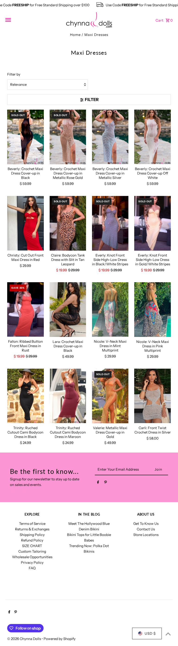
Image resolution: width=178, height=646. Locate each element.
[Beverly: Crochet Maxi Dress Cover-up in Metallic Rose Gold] (68, 137)
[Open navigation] (34, 20)
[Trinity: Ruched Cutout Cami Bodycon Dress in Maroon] (68, 396)
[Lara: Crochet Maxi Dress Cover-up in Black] (68, 309)
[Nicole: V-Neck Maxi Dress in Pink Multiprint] (152, 309)
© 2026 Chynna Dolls (24, 638)
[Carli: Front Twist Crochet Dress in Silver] (152, 396)
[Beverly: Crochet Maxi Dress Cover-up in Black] (25, 137)
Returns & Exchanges (32, 529)
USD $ (150, 633)
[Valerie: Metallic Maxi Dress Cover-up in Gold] (110, 396)
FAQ (32, 568)
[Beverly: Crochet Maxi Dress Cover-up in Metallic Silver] (110, 137)
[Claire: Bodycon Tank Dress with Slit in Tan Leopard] (68, 223)
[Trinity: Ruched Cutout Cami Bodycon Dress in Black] (25, 396)
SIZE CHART (32, 546)
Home (75, 34)
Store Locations (146, 534)
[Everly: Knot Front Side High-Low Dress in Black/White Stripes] (110, 223)
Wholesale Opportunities (32, 557)
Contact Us (146, 529)
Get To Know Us (146, 523)
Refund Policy (32, 540)
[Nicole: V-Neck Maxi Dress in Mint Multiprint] (110, 309)
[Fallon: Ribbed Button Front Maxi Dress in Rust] (25, 309)
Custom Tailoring (32, 551)
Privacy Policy (32, 562)
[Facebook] (98, 483)
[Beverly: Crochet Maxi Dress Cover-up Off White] (152, 137)
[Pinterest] (105, 483)
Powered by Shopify (60, 638)
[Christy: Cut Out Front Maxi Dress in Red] (25, 223)
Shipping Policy (32, 534)
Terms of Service (32, 523)
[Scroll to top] (168, 634)
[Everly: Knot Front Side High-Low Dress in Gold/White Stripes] (152, 223)
